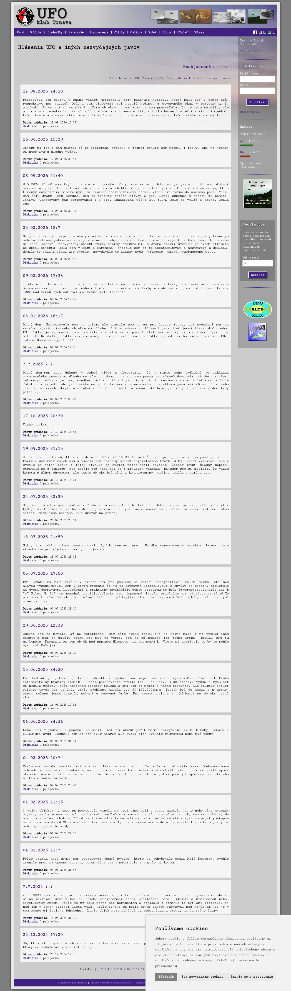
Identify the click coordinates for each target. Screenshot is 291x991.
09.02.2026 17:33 (43, 275)
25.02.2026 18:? (41, 227)
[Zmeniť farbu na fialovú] (274, 32)
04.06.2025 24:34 (43, 721)
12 (137, 969)
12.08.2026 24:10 (43, 91)
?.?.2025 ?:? (38, 363)
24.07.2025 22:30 (43, 496)
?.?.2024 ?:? (38, 886)
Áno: (243, 141)
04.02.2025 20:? (41, 757)
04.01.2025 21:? (41, 850)
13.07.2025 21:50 (43, 536)
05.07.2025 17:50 (43, 573)
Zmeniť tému (249, 51)
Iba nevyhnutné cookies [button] (202, 976)
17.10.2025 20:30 (43, 415)
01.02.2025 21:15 (43, 801)
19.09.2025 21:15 (43, 448)
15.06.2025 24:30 (43, 669)
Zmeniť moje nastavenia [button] (252, 976)
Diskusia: (30, 126)
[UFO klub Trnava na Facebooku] (255, 32)
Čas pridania (177, 78)
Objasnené (223, 67)
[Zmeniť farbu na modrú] (265, 32)
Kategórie (76, 32)
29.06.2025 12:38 (43, 625)
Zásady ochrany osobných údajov (111, 982)
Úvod (20, 32)
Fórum (167, 32)
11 (132, 969)
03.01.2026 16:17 (43, 315)
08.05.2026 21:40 (43, 175)
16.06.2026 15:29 (43, 139)
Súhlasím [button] (166, 976)
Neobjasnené (197, 66)
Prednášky (55, 32)
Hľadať (182, 32)
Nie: (243, 152)
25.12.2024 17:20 (43, 934)
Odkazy (199, 32)
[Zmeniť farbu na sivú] (260, 32)
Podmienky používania (72, 982)
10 (128, 969)
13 (142, 969)
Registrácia (249, 112)
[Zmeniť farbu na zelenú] (269, 32)
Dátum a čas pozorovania (211, 78)
